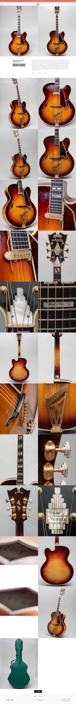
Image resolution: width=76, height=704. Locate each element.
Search (35, 696)
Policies (40, 696)
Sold (19, 65)
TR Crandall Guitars (39, 700)
